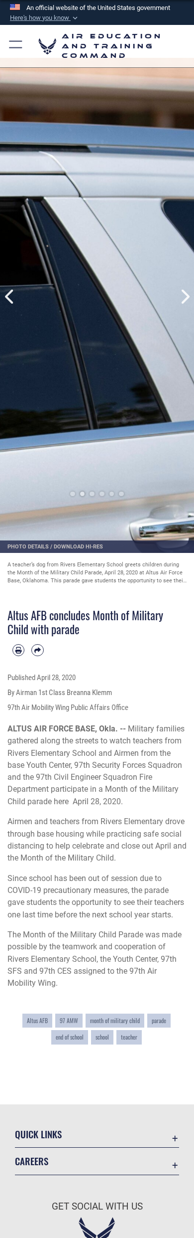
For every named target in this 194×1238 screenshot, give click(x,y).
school (102, 1037)
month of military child (115, 1020)
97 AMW (69, 1020)
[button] (45, 18)
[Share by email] (37, 650)
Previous (9, 296)
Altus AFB (37, 1020)
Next (184, 296)
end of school (70, 1037)
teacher (129, 1037)
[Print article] (18, 650)
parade (159, 1020)
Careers (31, 1161)
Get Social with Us (97, 1206)
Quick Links (38, 1134)
